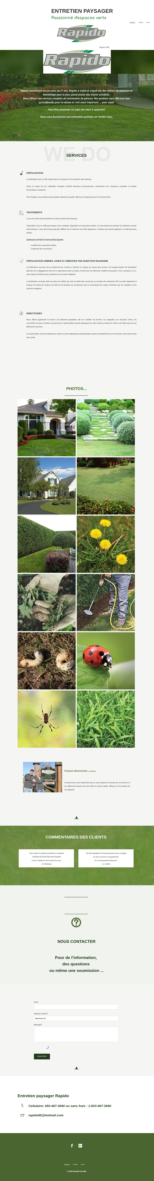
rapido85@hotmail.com (45, 1115)
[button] (47, 427)
